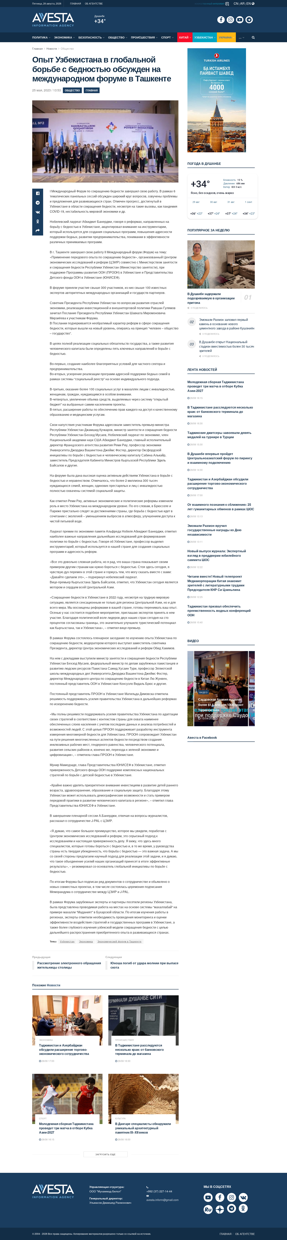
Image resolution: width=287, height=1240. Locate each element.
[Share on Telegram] (37, 202)
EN (249, 3)
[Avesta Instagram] (231, 1197)
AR (242, 3)
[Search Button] (253, 37)
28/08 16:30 (123, 1060)
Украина (225, 37)
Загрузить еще (105, 1154)
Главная (37, 48)
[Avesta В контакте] (243, 1197)
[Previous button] (190, 688)
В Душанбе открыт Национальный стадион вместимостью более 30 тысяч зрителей (226, 346)
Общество (116, 37)
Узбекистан (203, 37)
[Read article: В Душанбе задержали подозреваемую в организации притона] (221, 264)
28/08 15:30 (196, 444)
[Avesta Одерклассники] (243, 1208)
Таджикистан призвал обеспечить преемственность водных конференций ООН (219, 610)
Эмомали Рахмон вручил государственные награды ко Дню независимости (214, 530)
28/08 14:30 (196, 469)
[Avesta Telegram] (231, 1208)
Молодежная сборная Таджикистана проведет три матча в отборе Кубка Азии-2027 (66, 1127)
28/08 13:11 (196, 541)
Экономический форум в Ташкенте (119, 941)
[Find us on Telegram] (249, 19)
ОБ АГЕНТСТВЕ (94, 3)
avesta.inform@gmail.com (162, 1200)
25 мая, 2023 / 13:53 (46, 90)
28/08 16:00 (123, 1139)
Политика (40, 37)
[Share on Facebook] (37, 193)
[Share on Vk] (37, 212)
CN (236, 3)
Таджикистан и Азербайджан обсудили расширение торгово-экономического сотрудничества (64, 1049)
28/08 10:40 (196, 622)
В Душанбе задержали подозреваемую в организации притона (210, 298)
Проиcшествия (143, 37)
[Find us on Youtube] (239, 19)
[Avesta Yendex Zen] (219, 1209)
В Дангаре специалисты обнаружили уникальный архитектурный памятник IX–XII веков (143, 1127)
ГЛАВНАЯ (75, 3)
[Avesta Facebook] (219, 1197)
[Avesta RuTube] (208, 1209)
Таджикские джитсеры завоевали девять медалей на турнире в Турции (219, 434)
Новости (51, 48)
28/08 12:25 (196, 597)
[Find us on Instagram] (230, 19)
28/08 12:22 (196, 567)
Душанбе (99, 16)
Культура (120, 1118)
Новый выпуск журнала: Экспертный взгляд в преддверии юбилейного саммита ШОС (216, 555)
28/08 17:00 (47, 1060)
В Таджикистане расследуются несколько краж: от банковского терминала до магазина (139, 1049)
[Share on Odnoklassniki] (37, 221)
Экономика (63, 37)
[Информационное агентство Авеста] (53, 19)
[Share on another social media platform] (37, 231)
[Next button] (252, 688)
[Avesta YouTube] (208, 1197)
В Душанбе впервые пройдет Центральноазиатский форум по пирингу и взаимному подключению (219, 458)
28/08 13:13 (196, 516)
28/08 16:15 (47, 1139)
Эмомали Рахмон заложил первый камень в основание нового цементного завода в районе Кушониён (226, 324)
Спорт (166, 37)
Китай (183, 37)
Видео (203, 697)
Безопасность (90, 37)
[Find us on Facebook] (221, 19)
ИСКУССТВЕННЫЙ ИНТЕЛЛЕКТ (210, 3)
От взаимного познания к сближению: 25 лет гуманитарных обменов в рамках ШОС (220, 506)
